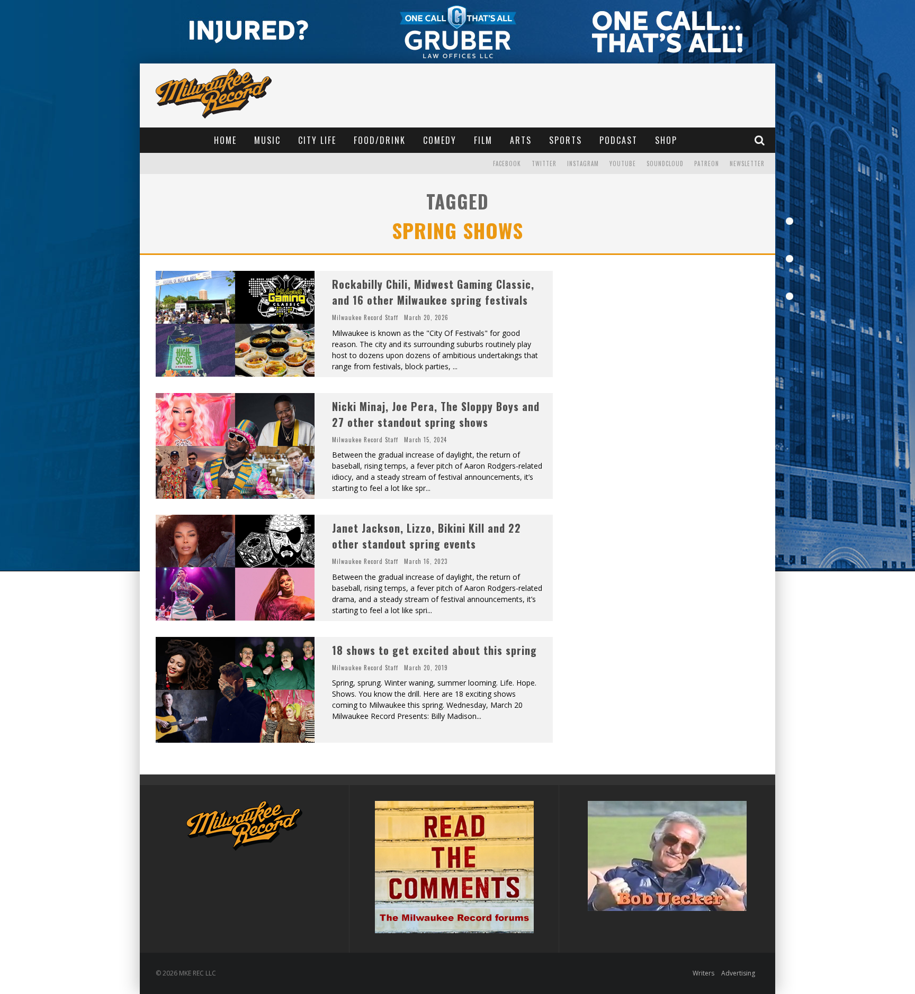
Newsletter (747, 163)
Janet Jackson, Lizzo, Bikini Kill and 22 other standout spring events (426, 536)
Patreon (706, 163)
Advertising (738, 973)
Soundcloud (665, 163)
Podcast (618, 140)
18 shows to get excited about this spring (434, 650)
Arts (521, 140)
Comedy (439, 140)
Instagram (583, 163)
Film (483, 140)
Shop (666, 140)
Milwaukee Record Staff (365, 317)
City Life (317, 140)
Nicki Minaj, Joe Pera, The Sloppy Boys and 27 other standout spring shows (436, 414)
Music (267, 140)
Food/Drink (380, 140)
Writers (703, 973)
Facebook (507, 163)
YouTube (622, 163)
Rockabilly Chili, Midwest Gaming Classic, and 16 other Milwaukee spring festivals (433, 292)
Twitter (544, 163)
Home (225, 140)
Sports (565, 140)
